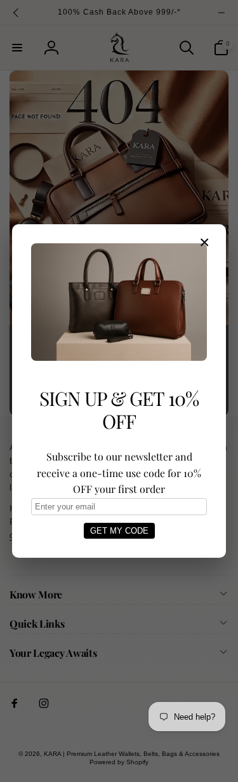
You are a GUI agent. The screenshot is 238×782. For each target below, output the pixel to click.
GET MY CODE (119, 531)
